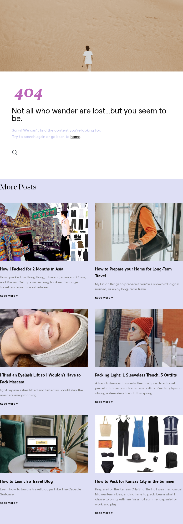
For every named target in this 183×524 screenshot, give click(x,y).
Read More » (9, 295)
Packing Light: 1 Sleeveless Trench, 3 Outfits (136, 375)
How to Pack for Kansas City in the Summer (135, 481)
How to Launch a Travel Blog (26, 481)
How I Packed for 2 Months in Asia (31, 269)
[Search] (14, 152)
